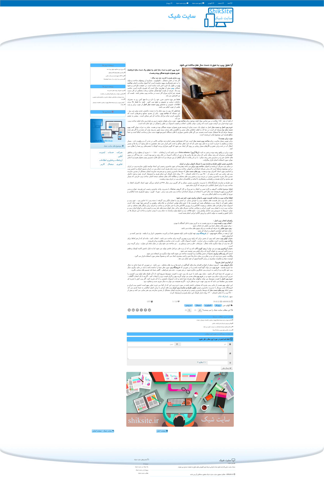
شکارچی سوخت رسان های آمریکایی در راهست (112, 94)
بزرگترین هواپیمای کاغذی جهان (116, 72)
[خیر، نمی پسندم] (189, 310)
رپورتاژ (168, 3)
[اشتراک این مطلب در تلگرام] (149, 310)
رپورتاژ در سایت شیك (142, 470)
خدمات (220, 3)
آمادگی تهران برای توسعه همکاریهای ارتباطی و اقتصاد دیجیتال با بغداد (214, 320)
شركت (119, 152)
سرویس (188, 305)
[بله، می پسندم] (200, 310)
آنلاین (120, 156)
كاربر (102, 164)
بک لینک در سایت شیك (141, 466)
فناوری (119, 164)
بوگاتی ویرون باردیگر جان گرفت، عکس (222, 323)
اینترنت (102, 152)
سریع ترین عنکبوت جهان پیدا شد (115, 69)
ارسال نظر (226, 368)
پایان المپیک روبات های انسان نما (115, 90)
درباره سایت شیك (181, 3)
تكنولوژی (208, 305)
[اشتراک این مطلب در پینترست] (137, 310)
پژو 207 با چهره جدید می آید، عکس (115, 76)
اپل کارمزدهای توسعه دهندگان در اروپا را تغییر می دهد (217, 327)
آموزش (210, 3)
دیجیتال (198, 305)
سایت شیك (181, 15)
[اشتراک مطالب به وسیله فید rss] (129, 310)
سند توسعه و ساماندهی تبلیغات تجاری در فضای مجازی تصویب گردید (108, 98)
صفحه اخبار (161, 431)
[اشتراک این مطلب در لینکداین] (133, 310)
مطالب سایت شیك (143, 473)
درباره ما (145, 463)
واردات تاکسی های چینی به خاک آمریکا (222, 330)
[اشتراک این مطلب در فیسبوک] (145, 310)
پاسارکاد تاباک (223, 296)
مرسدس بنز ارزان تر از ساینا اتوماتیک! (114, 79)
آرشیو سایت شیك (197, 3)
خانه (229, 3)
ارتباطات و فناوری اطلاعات (110, 160)
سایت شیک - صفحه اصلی (102, 431)
